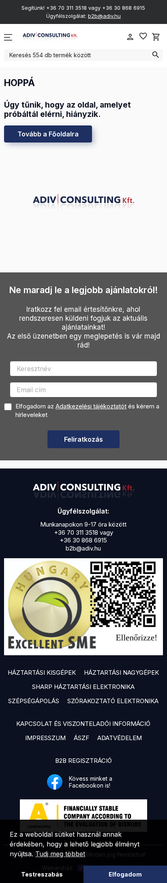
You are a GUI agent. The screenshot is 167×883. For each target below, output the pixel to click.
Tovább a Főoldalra (48, 134)
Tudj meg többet (60, 854)
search (155, 54)
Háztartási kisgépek (42, 672)
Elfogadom (125, 874)
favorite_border (143, 36)
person (130, 36)
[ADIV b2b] (83, 490)
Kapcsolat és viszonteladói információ (83, 724)
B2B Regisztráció (83, 760)
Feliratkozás (83, 439)
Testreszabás (42, 874)
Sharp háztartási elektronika (83, 687)
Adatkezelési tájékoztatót (91, 406)
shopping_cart (156, 36)
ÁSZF (81, 738)
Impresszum (45, 738)
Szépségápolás (33, 701)
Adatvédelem (119, 738)
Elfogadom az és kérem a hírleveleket (87, 410)
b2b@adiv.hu (104, 16)
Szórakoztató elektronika (112, 701)
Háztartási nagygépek (121, 672)
